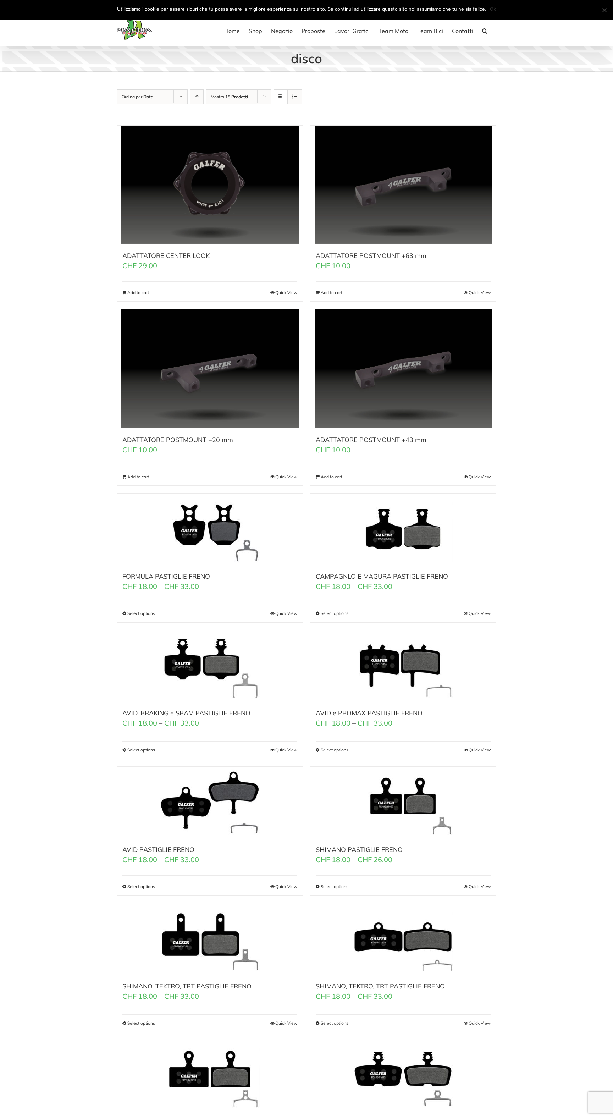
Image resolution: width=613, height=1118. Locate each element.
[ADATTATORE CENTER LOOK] (210, 185)
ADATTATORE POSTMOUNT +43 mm (371, 440)
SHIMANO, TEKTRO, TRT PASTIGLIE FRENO (187, 986)
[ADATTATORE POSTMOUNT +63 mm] (403, 185)
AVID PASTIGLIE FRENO (158, 850)
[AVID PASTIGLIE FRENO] (210, 802)
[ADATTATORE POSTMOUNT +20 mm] (210, 368)
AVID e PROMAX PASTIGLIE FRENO (369, 713)
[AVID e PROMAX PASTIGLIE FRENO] (403, 665)
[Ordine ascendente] (197, 96)
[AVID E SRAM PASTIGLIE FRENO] (403, 1075)
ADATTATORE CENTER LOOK (166, 256)
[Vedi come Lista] (295, 97)
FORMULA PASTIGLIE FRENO (166, 576)
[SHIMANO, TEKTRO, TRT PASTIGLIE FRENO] (210, 938)
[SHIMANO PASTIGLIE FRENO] (403, 802)
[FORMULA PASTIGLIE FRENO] (210, 529)
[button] (484, 31)
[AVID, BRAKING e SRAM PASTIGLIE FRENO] (210, 665)
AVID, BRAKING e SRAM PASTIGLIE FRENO (186, 713)
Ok (493, 9)
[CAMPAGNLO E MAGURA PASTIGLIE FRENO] (403, 529)
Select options (141, 613)
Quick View (286, 292)
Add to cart (138, 292)
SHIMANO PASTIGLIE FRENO (359, 850)
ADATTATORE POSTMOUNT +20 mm (177, 440)
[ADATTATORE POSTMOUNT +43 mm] (403, 368)
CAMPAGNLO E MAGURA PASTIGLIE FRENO (382, 576)
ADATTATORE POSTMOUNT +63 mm (371, 256)
